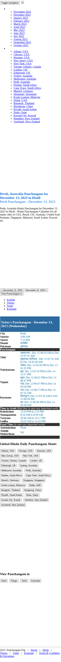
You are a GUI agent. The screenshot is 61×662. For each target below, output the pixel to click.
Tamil (10, 305)
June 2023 (19, 33)
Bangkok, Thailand (24, 103)
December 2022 (22, 14)
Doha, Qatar (20, 112)
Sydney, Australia (23, 75)
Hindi (3, 581)
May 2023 (19, 30)
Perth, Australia (22, 81)
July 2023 (19, 36)
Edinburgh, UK (22, 72)
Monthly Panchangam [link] (18, 8)
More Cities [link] (13, 48)
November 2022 (22, 11)
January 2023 (21, 17)
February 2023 (21, 20)
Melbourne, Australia (25, 78)
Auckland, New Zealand (27, 121)
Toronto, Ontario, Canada (27, 66)
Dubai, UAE (20, 100)
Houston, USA (22, 57)
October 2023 (21, 45)
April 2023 (19, 27)
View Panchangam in (11, 294)
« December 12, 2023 (11, 290)
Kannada (11, 308)
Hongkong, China (23, 106)
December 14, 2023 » (36, 290)
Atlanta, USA (21, 51)
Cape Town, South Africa (27, 88)
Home (34, 650)
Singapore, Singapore (25, 94)
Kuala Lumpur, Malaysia (27, 97)
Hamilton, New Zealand (26, 118)
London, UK (20, 69)
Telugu (10, 302)
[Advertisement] (30, 158)
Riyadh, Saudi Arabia (25, 109)
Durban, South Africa (25, 85)
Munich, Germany (23, 91)
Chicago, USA (21, 54)
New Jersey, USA (23, 60)
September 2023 (22, 42)
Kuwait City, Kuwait (25, 115)
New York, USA (23, 63)
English (11, 299)
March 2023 (20, 24)
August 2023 (20, 39)
